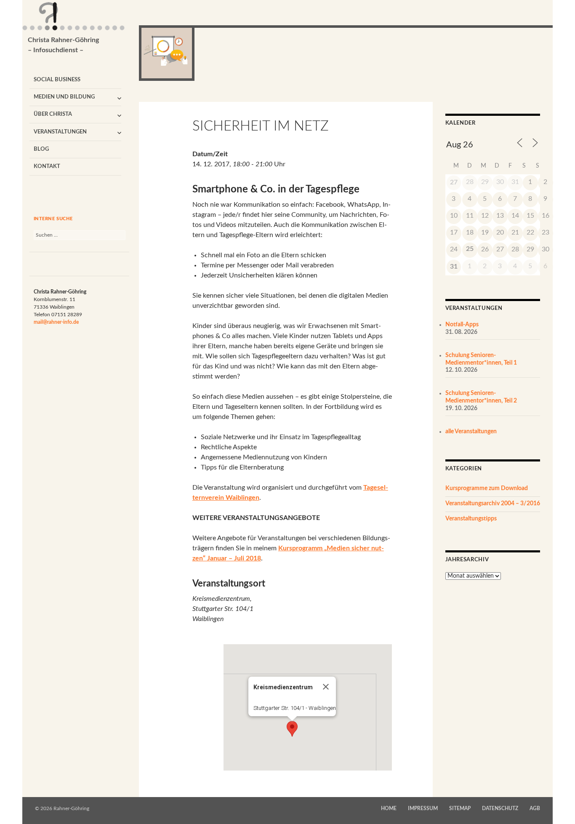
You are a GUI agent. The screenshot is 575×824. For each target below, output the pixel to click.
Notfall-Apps (462, 325)
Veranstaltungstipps (471, 519)
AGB (535, 808)
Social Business (57, 80)
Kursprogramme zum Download (486, 488)
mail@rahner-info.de (56, 322)
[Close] (326, 687)
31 (454, 266)
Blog (41, 149)
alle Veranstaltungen (471, 432)
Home (389, 808)
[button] (292, 729)
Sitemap (460, 808)
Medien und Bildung (64, 97)
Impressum (423, 808)
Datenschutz (500, 808)
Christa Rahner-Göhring (63, 45)
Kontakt (47, 166)
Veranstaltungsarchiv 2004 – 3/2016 (492, 504)
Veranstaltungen (60, 132)
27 (454, 182)
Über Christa (53, 114)
